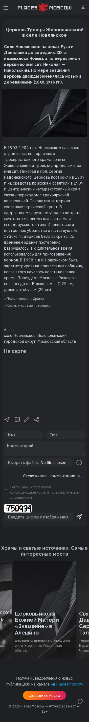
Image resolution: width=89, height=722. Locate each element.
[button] (7, 419)
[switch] (81, 476)
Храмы (38, 299)
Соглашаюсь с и (45, 492)
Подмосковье (18, 299)
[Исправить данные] (27, 419)
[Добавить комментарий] (80, 700)
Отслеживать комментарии (49, 475)
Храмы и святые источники (29, 305)
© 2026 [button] (44, 706)
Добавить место (44, 695)
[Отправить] (79, 517)
